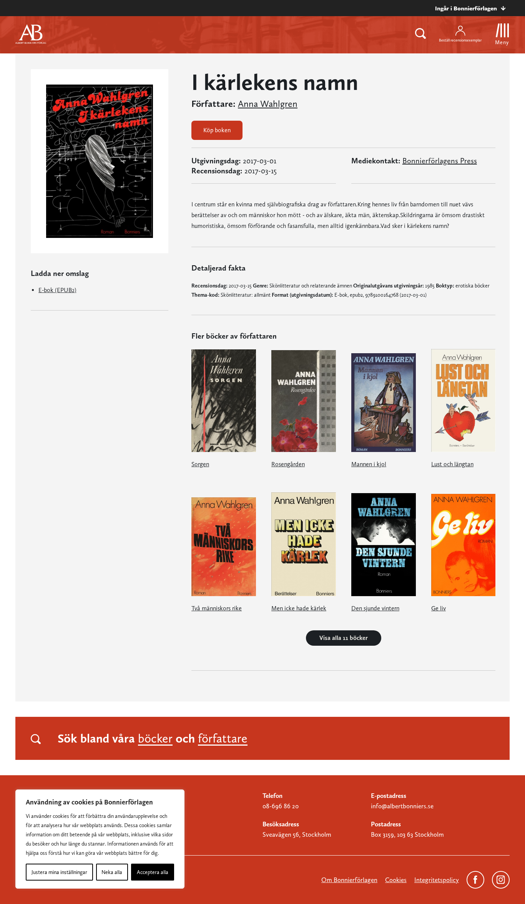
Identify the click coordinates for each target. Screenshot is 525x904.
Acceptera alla (152, 872)
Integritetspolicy (436, 880)
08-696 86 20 (280, 806)
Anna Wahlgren (267, 103)
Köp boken (217, 130)
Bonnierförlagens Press (439, 160)
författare (223, 738)
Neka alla (111, 872)
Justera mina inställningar (59, 872)
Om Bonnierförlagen (349, 880)
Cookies (396, 880)
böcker (155, 738)
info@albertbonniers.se (402, 806)
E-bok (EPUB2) (57, 290)
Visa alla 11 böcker (343, 637)
